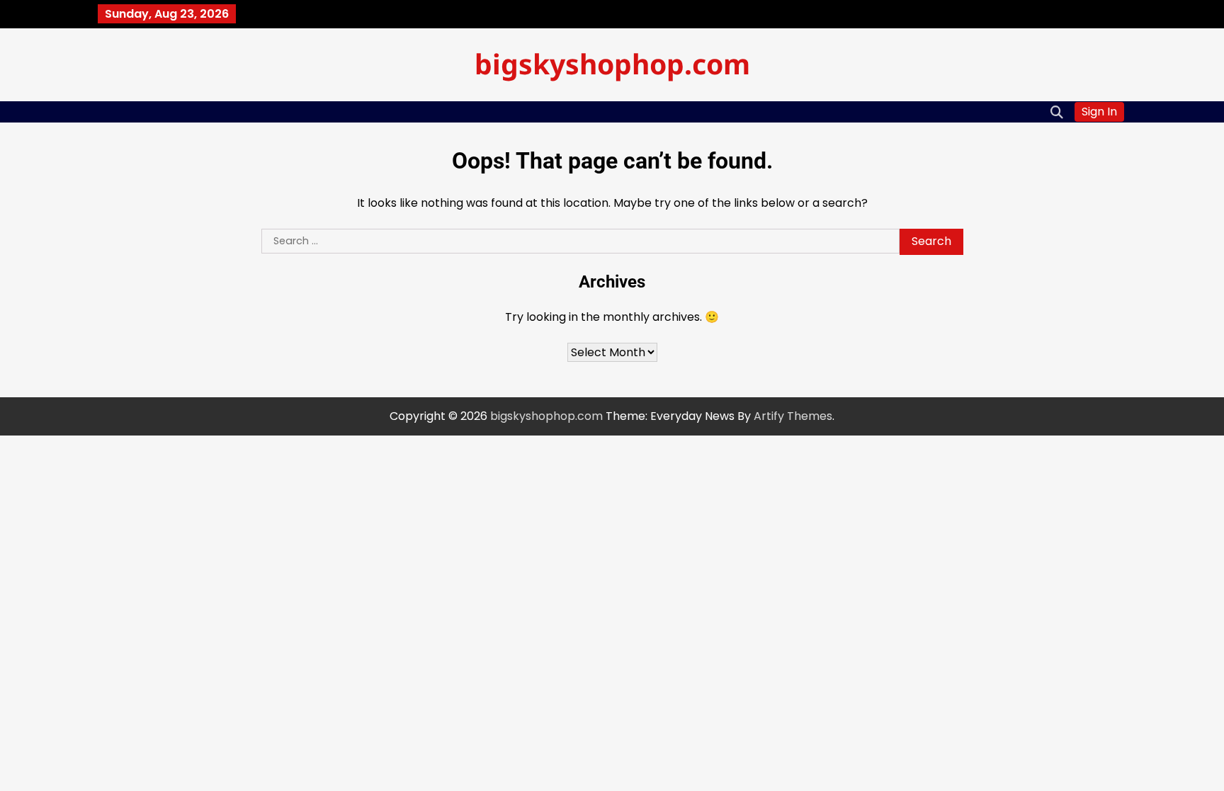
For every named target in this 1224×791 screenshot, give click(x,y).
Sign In (1099, 111)
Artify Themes (793, 416)
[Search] (1056, 112)
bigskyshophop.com (612, 63)
